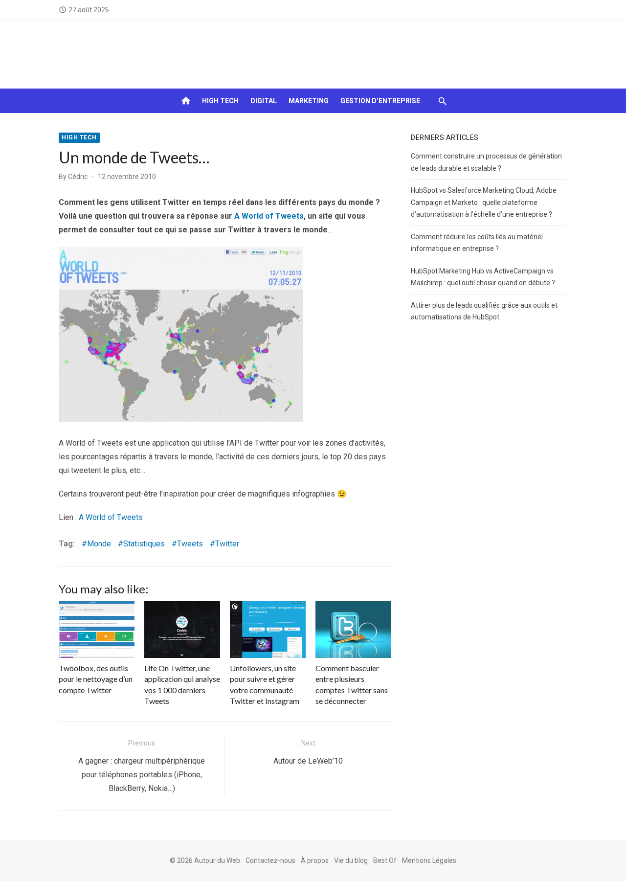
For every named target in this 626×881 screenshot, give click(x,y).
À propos (315, 860)
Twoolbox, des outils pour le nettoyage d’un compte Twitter (96, 679)
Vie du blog (351, 860)
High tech (220, 101)
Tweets (190, 543)
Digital (263, 101)
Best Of (385, 860)
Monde (99, 543)
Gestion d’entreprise (380, 101)
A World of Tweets (269, 216)
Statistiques (144, 543)
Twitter (227, 543)
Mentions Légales (429, 860)
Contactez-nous (270, 860)
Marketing (309, 101)
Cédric (78, 177)
